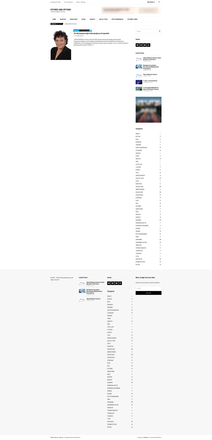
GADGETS (92, 19)
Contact (78, 2)
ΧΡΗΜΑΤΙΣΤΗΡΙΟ (140, 262)
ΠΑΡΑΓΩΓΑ (138, 245)
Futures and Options (61, 9)
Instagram (152, 2)
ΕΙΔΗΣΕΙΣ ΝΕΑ (139, 186)
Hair (137, 161)
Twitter (150, 2)
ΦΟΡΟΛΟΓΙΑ (139, 259)
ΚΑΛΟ (137, 211)
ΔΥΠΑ (137, 181)
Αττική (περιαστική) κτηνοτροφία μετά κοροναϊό (91, 33)
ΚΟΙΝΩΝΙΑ (76, 30)
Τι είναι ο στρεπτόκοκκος (150, 81)
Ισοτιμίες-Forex (132, 19)
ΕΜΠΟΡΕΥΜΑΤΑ (140, 189)
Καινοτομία (139, 209)
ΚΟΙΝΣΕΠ (138, 217)
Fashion (138, 153)
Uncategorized (140, 175)
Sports (138, 170)
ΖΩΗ (137, 203)
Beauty (138, 134)
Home (54, 19)
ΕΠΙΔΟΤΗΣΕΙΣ (139, 192)
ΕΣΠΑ (137, 200)
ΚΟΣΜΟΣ (138, 228)
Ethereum (139, 150)
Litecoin (138, 167)
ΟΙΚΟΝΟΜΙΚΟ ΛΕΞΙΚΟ (141, 242)
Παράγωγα (63, 19)
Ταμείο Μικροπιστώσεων (70, 24)
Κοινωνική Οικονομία (142, 225)
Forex (137, 156)
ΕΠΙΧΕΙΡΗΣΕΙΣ (139, 195)
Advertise (83, 2)
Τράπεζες (138, 253)
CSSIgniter (146, 437)
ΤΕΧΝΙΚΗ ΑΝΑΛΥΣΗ (141, 248)
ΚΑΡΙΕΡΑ (138, 214)
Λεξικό (84, 19)
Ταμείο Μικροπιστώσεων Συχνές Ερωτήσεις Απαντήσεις (152, 58)
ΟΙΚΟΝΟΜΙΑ (139, 239)
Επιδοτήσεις (74, 19)
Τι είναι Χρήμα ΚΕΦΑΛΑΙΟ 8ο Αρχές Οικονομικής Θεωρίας (151, 88)
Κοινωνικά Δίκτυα (141, 223)
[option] (113, 24)
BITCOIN (138, 136)
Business (138, 142)
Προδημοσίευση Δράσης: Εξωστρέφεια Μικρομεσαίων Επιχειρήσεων (151, 67)
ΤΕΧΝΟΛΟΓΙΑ (139, 250)
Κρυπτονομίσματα (117, 19)
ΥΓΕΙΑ (137, 256)
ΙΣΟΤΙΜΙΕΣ (138, 206)
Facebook (148, 2)
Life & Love (139, 164)
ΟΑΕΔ (137, 237)
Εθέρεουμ (139, 184)
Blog (137, 139)
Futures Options (79, 35)
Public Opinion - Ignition (57, 437)
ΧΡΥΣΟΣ (138, 264)
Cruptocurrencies (141, 147)
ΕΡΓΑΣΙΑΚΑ (139, 198)
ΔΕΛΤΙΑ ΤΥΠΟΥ (103, 19)
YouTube (154, 2)
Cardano (138, 145)
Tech (137, 173)
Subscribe (148, 293)
